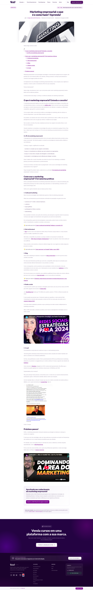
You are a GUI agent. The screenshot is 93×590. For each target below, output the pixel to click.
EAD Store (35, 578)
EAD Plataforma (39, 444)
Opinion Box (43, 288)
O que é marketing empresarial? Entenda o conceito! (38, 51)
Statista (34, 366)
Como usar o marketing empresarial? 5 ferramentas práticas (41, 56)
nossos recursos (39, 450)
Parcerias (55, 2)
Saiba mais (23, 588)
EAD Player (35, 570)
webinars (61, 268)
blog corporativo (50, 255)
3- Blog (28, 63)
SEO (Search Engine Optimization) (40, 239)
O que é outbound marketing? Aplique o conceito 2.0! (49, 225)
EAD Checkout (35, 576)
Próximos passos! (29, 71)
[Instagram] (11, 575)
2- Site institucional (32, 60)
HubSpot (26, 362)
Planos (48, 2)
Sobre (60, 2)
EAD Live (34, 574)
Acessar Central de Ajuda (74, 558)
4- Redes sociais (31, 65)
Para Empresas (41, 2)
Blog (68, 2)
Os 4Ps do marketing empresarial (35, 53)
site (26, 231)
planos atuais (31, 511)
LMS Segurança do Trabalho (38, 579)
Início (58, 7)
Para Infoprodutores (31, 2)
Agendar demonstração (77, 2)
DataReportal (29, 292)
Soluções (21, 2)
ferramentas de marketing (59, 170)
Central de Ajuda (39, 511)
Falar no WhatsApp (75, 573)
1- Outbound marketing (33, 58)
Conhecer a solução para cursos (45, 544)
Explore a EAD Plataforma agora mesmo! (37, 501)
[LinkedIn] (14, 575)
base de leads (40, 275)
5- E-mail (29, 68)
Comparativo (35, 583)
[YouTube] (16, 575)
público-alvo (48, 105)
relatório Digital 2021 (29, 301)
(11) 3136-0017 (71, 570)
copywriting (44, 382)
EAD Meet (35, 572)
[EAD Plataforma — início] (12, 2)
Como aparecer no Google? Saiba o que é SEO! (47, 249)
